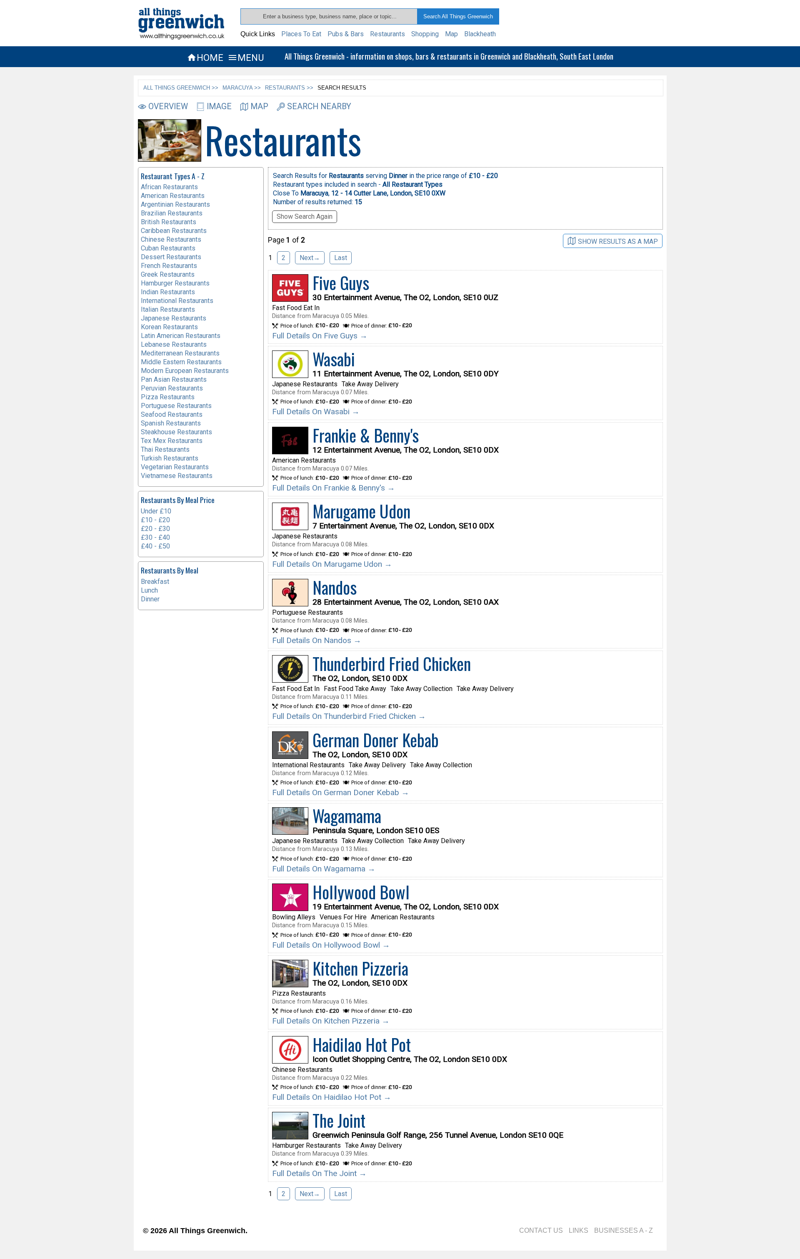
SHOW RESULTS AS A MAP (618, 241)
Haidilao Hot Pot (361, 1044)
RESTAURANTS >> (289, 88)
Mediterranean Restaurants (180, 353)
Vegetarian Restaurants (175, 467)
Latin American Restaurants (180, 336)
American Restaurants (173, 196)
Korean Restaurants (169, 327)
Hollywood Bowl (361, 891)
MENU (246, 57)
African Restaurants (169, 187)
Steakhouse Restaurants (176, 432)
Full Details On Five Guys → (320, 336)
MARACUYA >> (241, 88)
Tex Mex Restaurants (171, 441)
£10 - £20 (155, 520)
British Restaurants (168, 222)
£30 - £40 (155, 537)
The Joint (338, 1120)
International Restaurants (177, 301)
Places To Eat (301, 34)
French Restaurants (169, 266)
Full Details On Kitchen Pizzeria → (331, 1021)
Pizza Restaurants (168, 397)
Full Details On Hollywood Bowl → (331, 945)
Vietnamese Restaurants (176, 476)
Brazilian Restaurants (171, 213)
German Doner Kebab (375, 739)
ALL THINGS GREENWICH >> (180, 88)
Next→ (310, 258)
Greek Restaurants (168, 274)
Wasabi (333, 358)
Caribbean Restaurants (174, 231)
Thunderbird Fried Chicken (391, 663)
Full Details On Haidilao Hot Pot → (331, 1097)
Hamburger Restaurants (175, 283)
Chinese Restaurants (171, 239)
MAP (259, 106)
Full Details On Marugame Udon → (332, 564)
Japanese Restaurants (173, 318)
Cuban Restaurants (168, 248)
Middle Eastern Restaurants (181, 362)
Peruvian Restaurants (172, 388)
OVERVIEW (168, 106)
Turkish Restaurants (169, 458)
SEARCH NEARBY (319, 106)
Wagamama (346, 815)
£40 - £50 (155, 546)
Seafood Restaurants (171, 414)
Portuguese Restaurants (176, 406)
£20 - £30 (155, 529)
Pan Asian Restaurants (174, 379)
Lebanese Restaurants (174, 344)
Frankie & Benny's (365, 435)
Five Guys (340, 282)
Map (451, 34)
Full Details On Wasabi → (316, 411)
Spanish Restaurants (171, 423)
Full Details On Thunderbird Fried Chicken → (349, 716)
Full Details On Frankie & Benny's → (333, 488)
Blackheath (480, 34)
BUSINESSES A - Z (623, 1230)
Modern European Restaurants (185, 371)
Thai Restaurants (165, 449)
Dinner (150, 599)
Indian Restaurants (168, 292)
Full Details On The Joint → (319, 1173)
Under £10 (156, 511)
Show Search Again (304, 216)
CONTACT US (541, 1230)
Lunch (149, 590)
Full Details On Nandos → (316, 640)
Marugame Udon (361, 510)
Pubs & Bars (346, 34)
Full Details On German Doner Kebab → (340, 792)
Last (340, 258)
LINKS (578, 1230)
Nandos (334, 587)
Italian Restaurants (168, 309)
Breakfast (155, 582)
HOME (205, 57)
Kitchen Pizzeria (360, 968)
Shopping (425, 34)
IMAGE (219, 106)
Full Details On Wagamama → (323, 869)
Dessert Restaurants (171, 257)
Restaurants (387, 34)
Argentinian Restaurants (175, 204)
